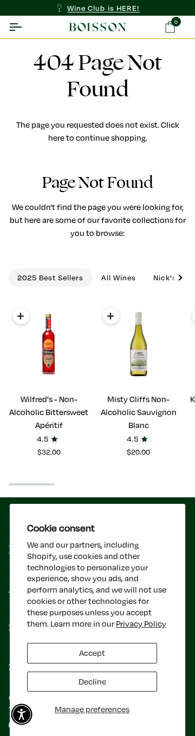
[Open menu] (25, 27)
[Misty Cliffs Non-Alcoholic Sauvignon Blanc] (139, 344)
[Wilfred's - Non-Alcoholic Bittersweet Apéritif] (49, 344)
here (56, 137)
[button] (21, 714)
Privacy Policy (141, 623)
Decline (92, 681)
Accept (92, 653)
